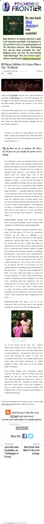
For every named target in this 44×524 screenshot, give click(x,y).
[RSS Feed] (8, 412)
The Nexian (13, 95)
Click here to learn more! (32, 59)
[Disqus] (22, 489)
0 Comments (39, 71)
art (2, 74)
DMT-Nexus (15, 98)
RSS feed (14, 416)
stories (9, 74)
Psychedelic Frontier (10, 71)
